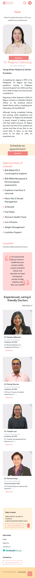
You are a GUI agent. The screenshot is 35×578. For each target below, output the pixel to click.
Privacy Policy (22, 572)
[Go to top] (30, 573)
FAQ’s (5, 539)
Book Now (18, 58)
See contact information (12, 562)
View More (26, 305)
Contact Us (6, 547)
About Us (6, 543)
